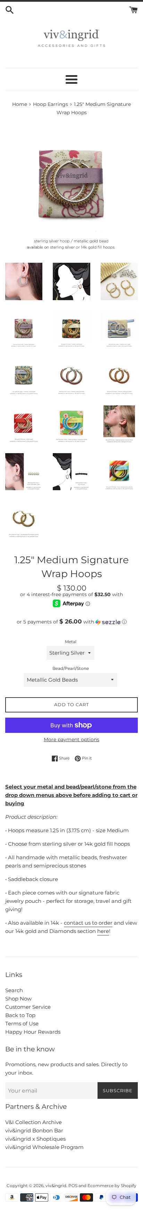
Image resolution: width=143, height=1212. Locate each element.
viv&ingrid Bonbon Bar (34, 1130)
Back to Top (20, 1015)
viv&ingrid (55, 1185)
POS (72, 1185)
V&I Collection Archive (33, 1122)
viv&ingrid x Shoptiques (35, 1138)
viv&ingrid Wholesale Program (44, 1147)
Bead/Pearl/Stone (70, 668)
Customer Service (28, 1007)
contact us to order (88, 922)
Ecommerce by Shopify (111, 1185)
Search (14, 990)
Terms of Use (22, 1023)
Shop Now (18, 998)
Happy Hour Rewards (32, 1032)
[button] (71, 621)
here (103, 931)
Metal (70, 641)
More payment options (71, 739)
